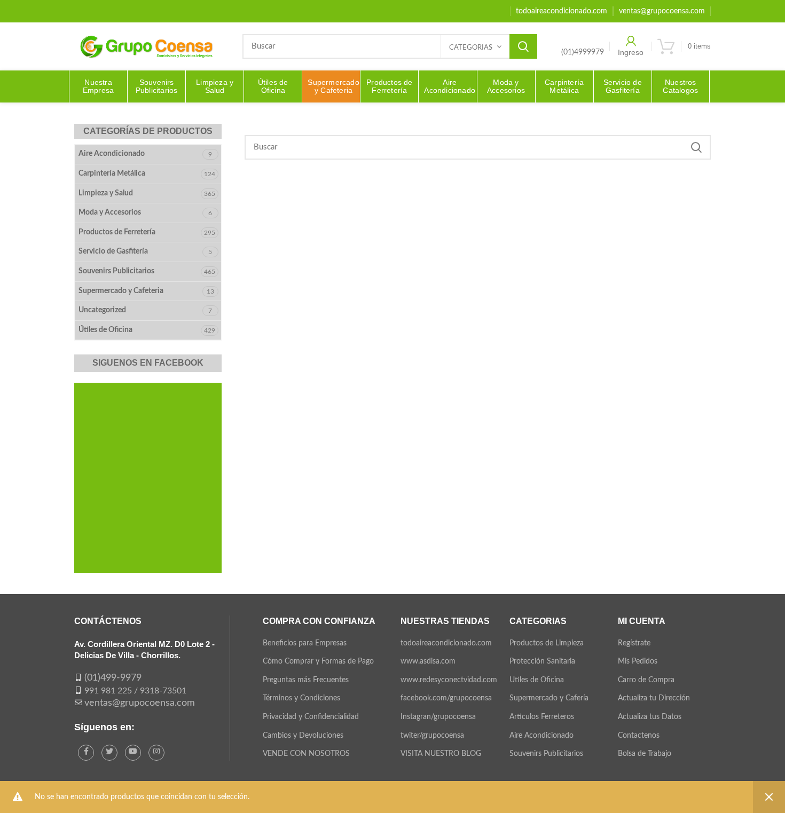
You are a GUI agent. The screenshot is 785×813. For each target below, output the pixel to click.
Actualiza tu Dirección (654, 698)
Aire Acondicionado (111, 153)
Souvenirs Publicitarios (116, 271)
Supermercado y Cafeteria (120, 291)
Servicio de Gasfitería (113, 251)
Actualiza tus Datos (649, 717)
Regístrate (634, 643)
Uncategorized (102, 310)
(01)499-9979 (113, 678)
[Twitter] (109, 753)
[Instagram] (156, 753)
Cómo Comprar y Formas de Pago (318, 661)
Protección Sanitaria (542, 661)
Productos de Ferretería (116, 232)
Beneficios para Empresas (305, 643)
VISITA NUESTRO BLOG (441, 753)
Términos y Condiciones (301, 698)
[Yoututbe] (133, 753)
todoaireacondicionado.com (446, 643)
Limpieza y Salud (105, 193)
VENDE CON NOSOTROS (306, 753)
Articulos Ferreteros (541, 717)
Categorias (470, 47)
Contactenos (639, 735)
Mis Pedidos (637, 661)
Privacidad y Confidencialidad (311, 717)
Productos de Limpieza (546, 643)
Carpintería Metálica (111, 173)
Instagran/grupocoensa (438, 717)
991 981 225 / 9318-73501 (135, 690)
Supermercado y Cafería (548, 698)
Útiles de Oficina (105, 330)
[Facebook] (86, 753)
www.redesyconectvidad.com (449, 680)
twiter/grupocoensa (432, 735)
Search (523, 46)
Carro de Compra (646, 680)
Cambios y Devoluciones (303, 735)
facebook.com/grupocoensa (446, 698)
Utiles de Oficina (536, 680)
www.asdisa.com (428, 661)
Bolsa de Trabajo (644, 753)
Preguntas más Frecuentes (306, 680)
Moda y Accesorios (109, 212)
